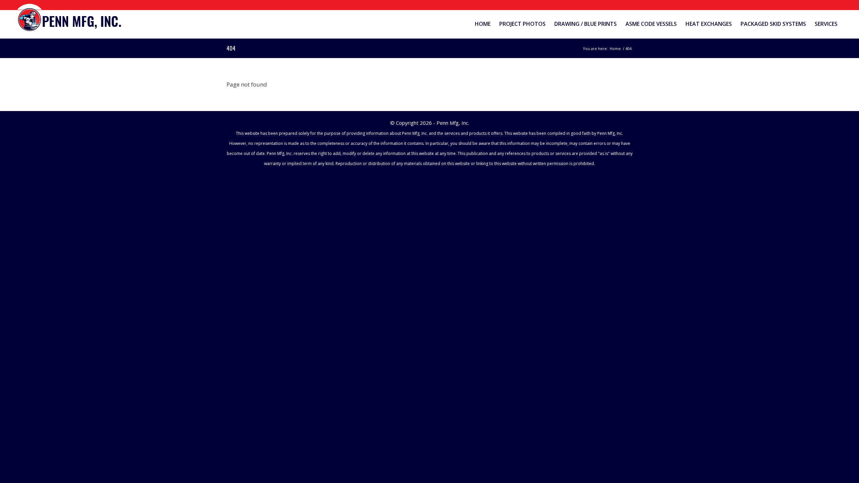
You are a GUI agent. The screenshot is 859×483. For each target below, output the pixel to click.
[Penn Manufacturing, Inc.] (70, 18)
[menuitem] (482, 24)
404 (231, 48)
